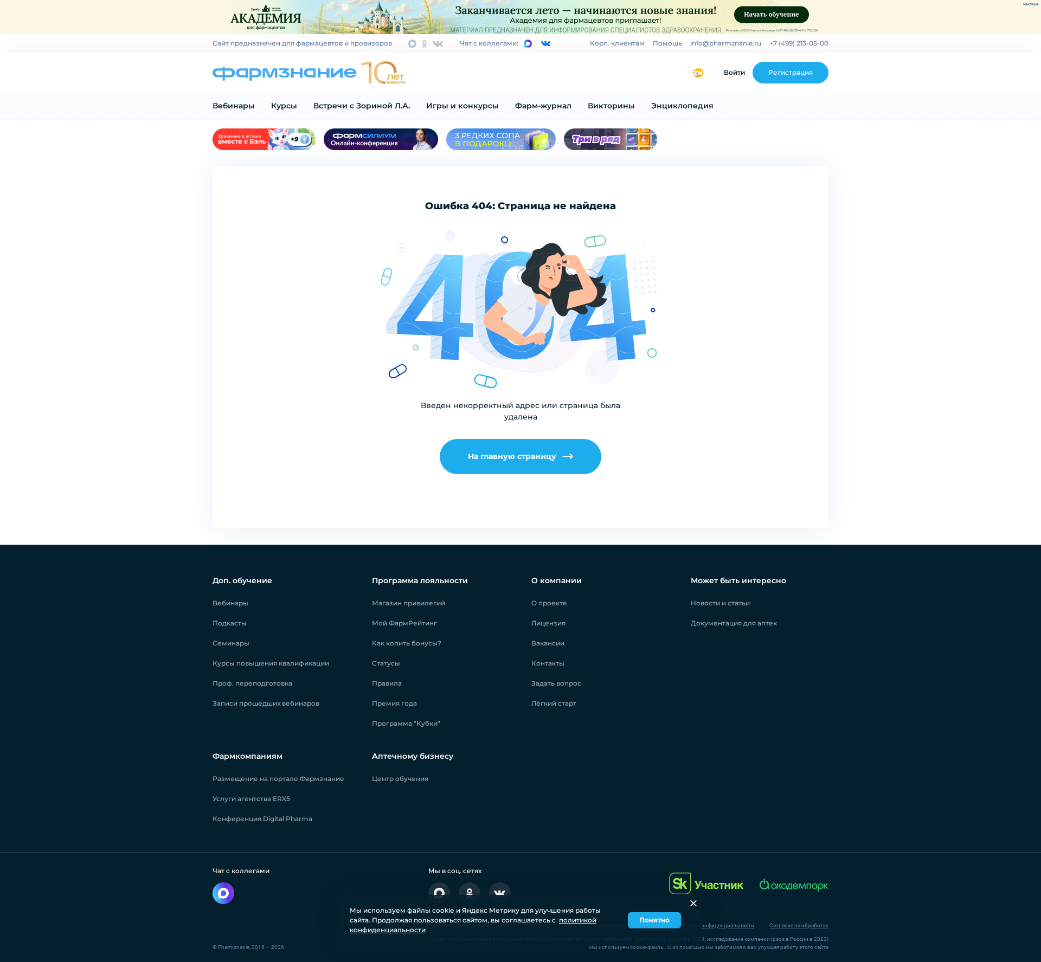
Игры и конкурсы (462, 106)
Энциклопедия (682, 106)
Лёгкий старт (553, 703)
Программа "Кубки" (406, 723)
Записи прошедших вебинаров (266, 703)
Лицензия (548, 623)
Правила (387, 683)
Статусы (386, 663)
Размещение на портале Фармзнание (278, 778)
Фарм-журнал (543, 106)
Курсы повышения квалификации (271, 663)
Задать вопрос (556, 683)
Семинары (231, 643)
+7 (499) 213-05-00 (798, 43)
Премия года (394, 703)
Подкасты (230, 623)
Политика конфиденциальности (713, 925)
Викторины (611, 106)
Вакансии (547, 643)
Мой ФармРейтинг (404, 623)
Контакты (547, 663)
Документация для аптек (734, 623)
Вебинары (234, 106)
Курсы (284, 106)
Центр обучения (400, 778)
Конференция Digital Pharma (262, 819)
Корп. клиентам (617, 43)
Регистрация (790, 72)
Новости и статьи (720, 603)
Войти (734, 72)
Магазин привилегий (408, 603)
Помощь (667, 43)
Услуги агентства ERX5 (251, 799)
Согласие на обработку (798, 925)
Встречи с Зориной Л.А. (361, 106)
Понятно (654, 920)
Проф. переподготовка (252, 683)
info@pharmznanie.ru (725, 43)
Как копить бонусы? (406, 643)
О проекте (549, 603)
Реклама (1031, 4)
